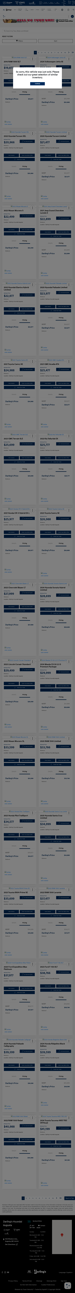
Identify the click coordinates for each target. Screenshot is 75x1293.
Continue (37, 83)
